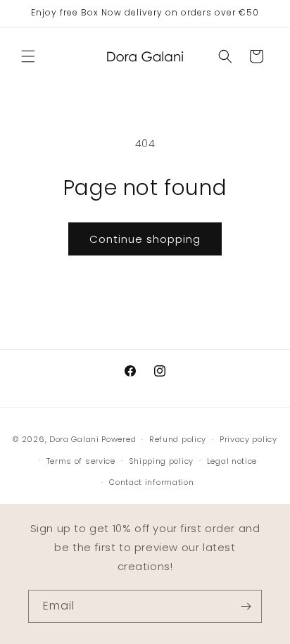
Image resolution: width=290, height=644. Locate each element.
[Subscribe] (245, 606)
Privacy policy (248, 439)
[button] (28, 56)
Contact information (151, 482)
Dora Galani (74, 439)
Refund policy (177, 439)
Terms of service (80, 461)
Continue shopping (145, 239)
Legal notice (232, 461)
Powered (118, 439)
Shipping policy (161, 461)
